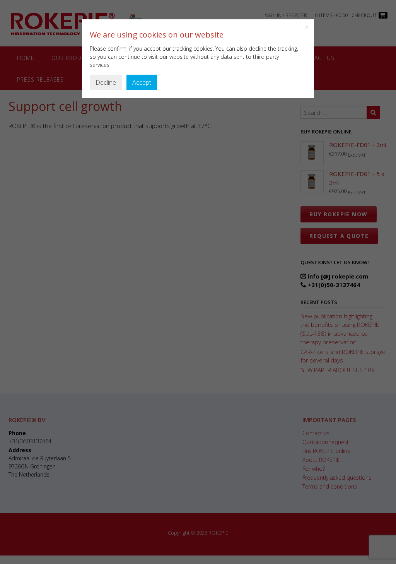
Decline (106, 82)
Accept (141, 82)
